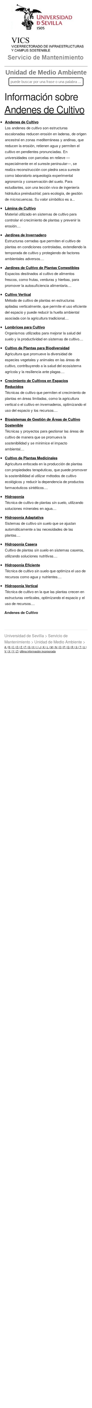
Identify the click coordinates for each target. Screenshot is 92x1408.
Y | (13, 651)
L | (48, 647)
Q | (68, 647)
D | (18, 647)
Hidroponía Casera (21, 544)
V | (6, 651)
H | (34, 647)
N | (56, 647)
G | (29, 647)
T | (80, 647)
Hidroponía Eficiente (22, 565)
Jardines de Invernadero (25, 235)
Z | (17, 651)
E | (22, 647)
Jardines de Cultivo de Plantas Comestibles (42, 267)
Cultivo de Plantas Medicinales (31, 458)
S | (77, 647)
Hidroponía (14, 496)
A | (6, 647)
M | (52, 647)
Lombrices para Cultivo (25, 327)
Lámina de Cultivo (20, 208)
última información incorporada (38, 651)
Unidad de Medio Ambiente (46, 72)
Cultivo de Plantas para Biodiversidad (37, 348)
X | (10, 651)
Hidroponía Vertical (21, 585)
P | (64, 647)
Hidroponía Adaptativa (24, 517)
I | (37, 647)
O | (60, 647)
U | (84, 647)
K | (44, 647)
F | (25, 647)
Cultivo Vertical (18, 294)
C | (14, 647)
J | (40, 647)
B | (10, 647)
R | (73, 647)
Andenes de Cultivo (22, 122)
